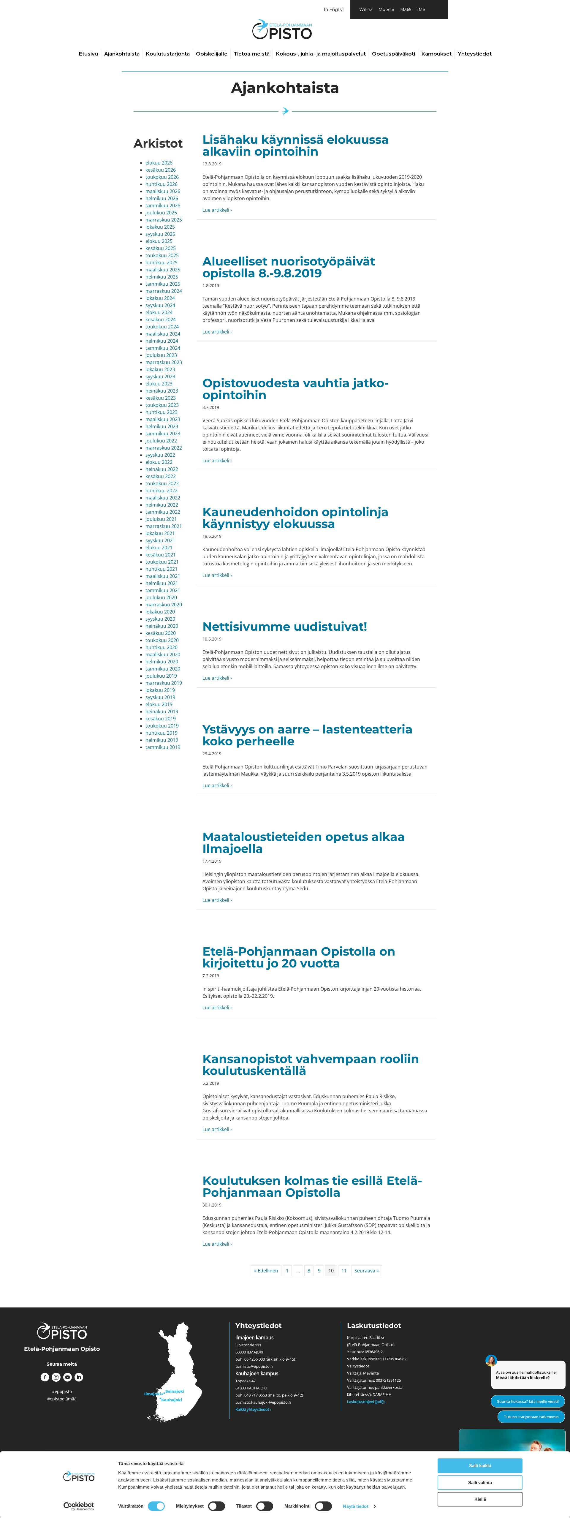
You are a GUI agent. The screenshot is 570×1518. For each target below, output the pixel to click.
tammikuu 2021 (162, 590)
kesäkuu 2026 (160, 170)
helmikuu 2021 (161, 583)
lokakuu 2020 (160, 611)
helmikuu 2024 (161, 341)
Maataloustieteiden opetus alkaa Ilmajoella (303, 842)
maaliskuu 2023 (162, 419)
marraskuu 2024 (163, 291)
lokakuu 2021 (160, 533)
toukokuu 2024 (162, 326)
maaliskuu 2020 (162, 654)
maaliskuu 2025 (162, 269)
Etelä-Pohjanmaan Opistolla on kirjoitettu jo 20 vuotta (298, 957)
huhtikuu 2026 (161, 184)
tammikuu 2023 (162, 433)
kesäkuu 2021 (160, 554)
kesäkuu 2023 (160, 398)
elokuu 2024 (158, 312)
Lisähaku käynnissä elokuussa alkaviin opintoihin (295, 145)
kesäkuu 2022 (160, 476)
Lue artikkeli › (217, 210)
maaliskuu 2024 (162, 334)
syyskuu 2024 (160, 305)
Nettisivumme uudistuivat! (284, 626)
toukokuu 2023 (162, 405)
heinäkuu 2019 (161, 711)
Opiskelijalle (211, 54)
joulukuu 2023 (161, 355)
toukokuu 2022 (162, 483)
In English (334, 9)
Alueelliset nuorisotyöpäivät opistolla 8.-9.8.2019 (288, 267)
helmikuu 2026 (161, 198)
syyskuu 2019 (160, 697)
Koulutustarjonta (168, 54)
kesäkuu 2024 (160, 319)
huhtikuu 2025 (161, 262)
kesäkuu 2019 (160, 718)
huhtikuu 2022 (161, 490)
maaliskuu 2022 (162, 497)
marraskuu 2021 (163, 526)
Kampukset (436, 54)
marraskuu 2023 (163, 362)
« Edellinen (266, 1270)
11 (344, 1270)
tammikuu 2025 (162, 284)
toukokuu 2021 (162, 562)
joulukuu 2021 (161, 519)
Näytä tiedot (355, 1506)
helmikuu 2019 (161, 740)
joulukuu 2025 (161, 212)
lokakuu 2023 (160, 369)
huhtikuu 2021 (161, 569)
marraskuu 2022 (163, 448)
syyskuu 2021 (160, 540)
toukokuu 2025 (162, 255)
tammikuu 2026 (162, 205)
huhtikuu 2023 (161, 412)
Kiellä (480, 1499)
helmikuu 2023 (161, 426)
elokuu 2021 (158, 547)
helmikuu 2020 (161, 661)
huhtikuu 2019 (161, 733)
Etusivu (88, 54)
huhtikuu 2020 (161, 647)
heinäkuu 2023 (161, 391)
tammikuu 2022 (162, 512)
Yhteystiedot (475, 54)
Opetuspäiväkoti (393, 54)
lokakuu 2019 (160, 690)
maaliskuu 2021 (162, 576)
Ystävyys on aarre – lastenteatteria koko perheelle (307, 735)
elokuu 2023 (158, 383)
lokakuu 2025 (160, 227)
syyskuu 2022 (160, 455)
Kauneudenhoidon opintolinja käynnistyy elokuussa (295, 518)
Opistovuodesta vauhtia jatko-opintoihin (295, 389)
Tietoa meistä (252, 54)
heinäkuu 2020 (161, 626)
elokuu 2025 (158, 241)
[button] (44, 1377)
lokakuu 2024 (160, 298)
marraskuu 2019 (163, 683)
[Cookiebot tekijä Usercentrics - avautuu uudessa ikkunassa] (79, 1506)
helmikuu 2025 (161, 276)
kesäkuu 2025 (160, 248)
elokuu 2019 (158, 704)
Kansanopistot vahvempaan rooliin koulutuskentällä (310, 1064)
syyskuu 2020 (160, 619)
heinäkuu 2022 (161, 469)
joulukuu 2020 (161, 597)
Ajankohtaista (122, 54)
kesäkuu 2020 (160, 633)
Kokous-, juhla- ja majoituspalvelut (321, 54)
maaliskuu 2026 (162, 191)
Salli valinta (480, 1482)
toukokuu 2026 (162, 177)
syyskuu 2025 (160, 234)
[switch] (216, 1506)
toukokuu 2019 (162, 725)
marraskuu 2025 (163, 219)
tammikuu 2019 (162, 747)
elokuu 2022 (158, 462)
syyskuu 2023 (160, 376)
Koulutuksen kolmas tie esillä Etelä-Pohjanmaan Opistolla (312, 1186)
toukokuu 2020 (162, 640)
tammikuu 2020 (162, 668)
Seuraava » (366, 1270)
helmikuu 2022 (161, 505)
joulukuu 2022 (161, 440)
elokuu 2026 (158, 162)
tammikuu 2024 (162, 348)
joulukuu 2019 (161, 676)
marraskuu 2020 (163, 604)
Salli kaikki (480, 1465)
